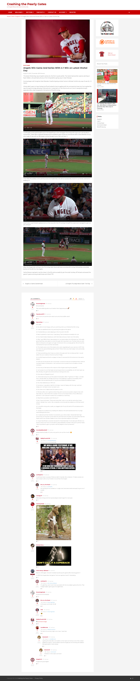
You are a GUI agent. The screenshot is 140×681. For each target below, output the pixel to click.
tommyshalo (40, 503)
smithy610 (39, 474)
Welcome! (18, 12)
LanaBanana (44, 627)
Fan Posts (40, 12)
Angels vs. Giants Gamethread (34, 283)
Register (72, 12)
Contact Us (52, 12)
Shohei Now (40, 545)
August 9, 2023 (27, 73)
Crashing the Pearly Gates (26, 4)
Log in (98, 121)
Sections (29, 12)
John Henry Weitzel (42, 570)
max (42, 609)
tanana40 (45, 637)
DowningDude (40, 303)
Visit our (110, 53)
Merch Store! (111, 55)
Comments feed (101, 125)
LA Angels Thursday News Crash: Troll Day (78, 283)
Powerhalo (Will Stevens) (38, 73)
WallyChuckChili (45, 438)
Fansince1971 (40, 314)
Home (10, 12)
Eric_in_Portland (45, 484)
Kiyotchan (39, 322)
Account (62, 12)
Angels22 (39, 659)
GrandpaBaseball (41, 430)
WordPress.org (101, 127)
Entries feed (100, 123)
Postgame (26, 65)
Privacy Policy (39, 678)
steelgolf (39, 495)
